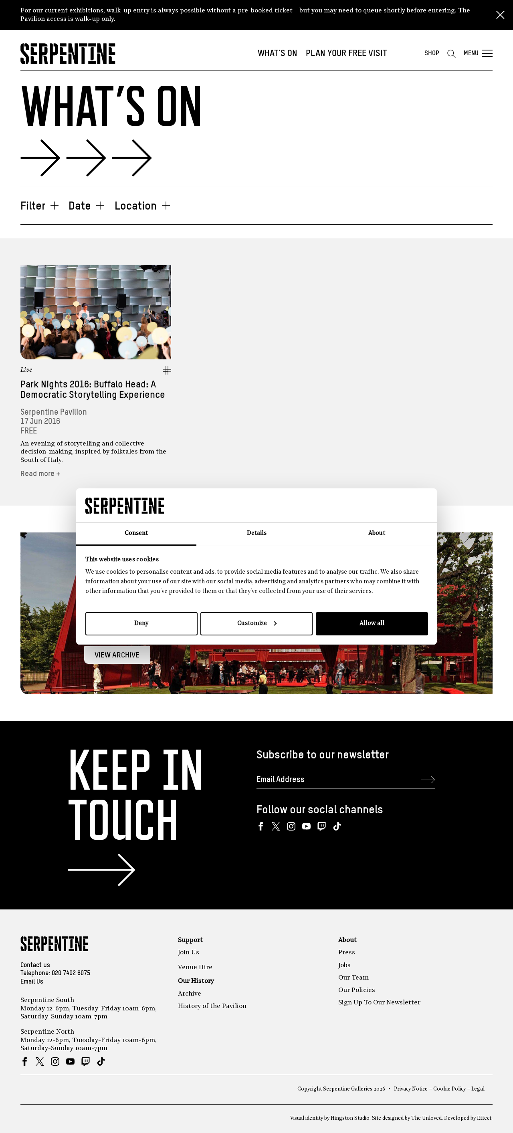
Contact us (35, 965)
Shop (431, 53)
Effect (484, 1118)
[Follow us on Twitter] (276, 826)
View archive (117, 655)
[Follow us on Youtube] (306, 826)
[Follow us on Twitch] (321, 826)
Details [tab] (257, 533)
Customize (252, 624)
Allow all (372, 624)
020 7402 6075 (71, 973)
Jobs (344, 965)
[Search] (451, 54)
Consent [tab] (136, 533)
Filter (32, 206)
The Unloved (426, 1118)
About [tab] (376, 533)
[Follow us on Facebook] (260, 826)
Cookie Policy (449, 1089)
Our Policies (356, 990)
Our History (196, 981)
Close (500, 15)
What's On (277, 53)
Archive (189, 994)
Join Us (188, 953)
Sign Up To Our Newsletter (379, 1003)
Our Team (353, 978)
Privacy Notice (411, 1089)
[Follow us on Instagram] (291, 826)
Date (80, 206)
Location (136, 206)
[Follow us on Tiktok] (337, 826)
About (347, 940)
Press (346, 953)
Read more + (40, 474)
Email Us (31, 982)
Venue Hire (195, 967)
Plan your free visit (346, 53)
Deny (141, 624)
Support (190, 940)
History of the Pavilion (212, 1006)
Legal (478, 1089)
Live (26, 370)
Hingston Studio (350, 1118)
